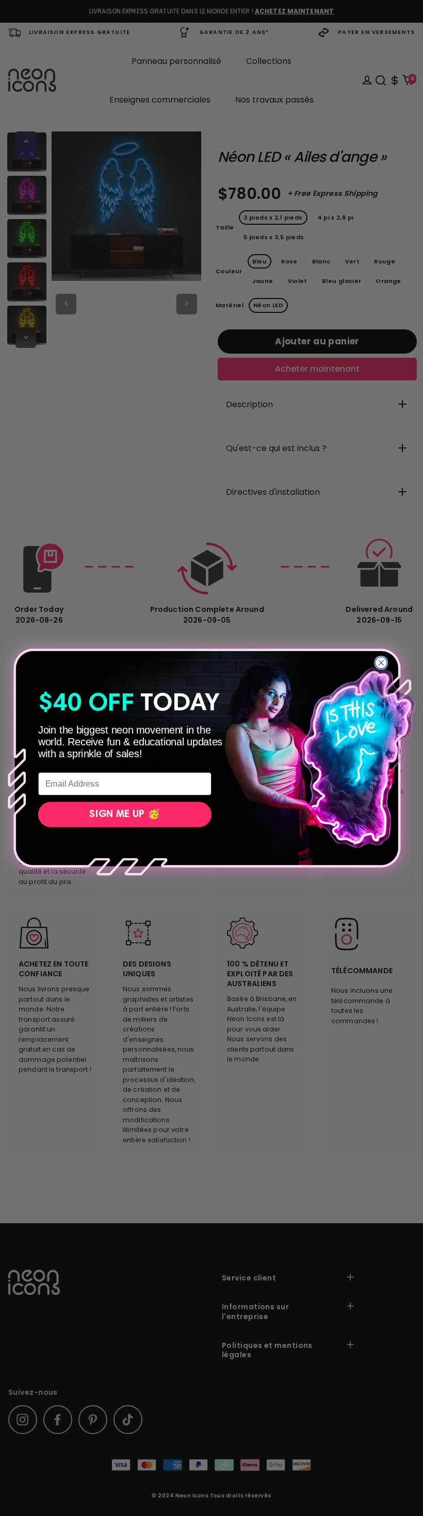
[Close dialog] (381, 663)
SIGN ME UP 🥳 (124, 814)
